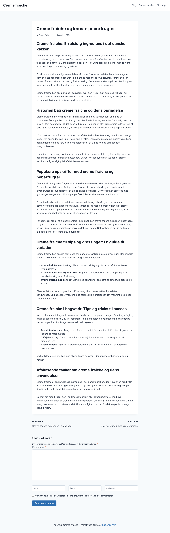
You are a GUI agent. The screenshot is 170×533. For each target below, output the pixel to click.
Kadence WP (109, 525)
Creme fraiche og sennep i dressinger (52, 423)
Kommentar (39, 447)
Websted (111, 488)
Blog (134, 5)
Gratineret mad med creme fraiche (119, 423)
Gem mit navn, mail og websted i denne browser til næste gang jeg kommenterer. (74, 496)
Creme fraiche (146, 5)
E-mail (74, 488)
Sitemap (161, 5)
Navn (37, 488)
